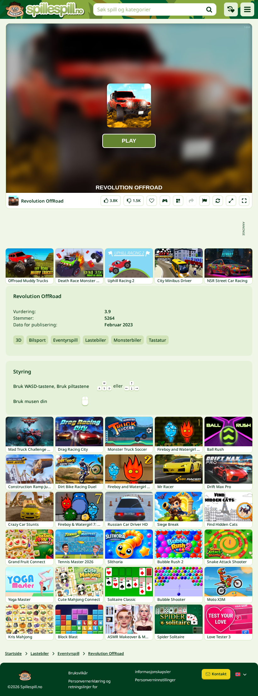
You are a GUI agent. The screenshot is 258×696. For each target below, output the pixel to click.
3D (18, 340)
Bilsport (37, 340)
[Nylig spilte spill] (231, 9)
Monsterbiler (127, 340)
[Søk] (209, 9)
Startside (13, 653)
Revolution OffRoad (106, 653)
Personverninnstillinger (155, 679)
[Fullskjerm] (244, 200)
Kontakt (219, 674)
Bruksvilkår (78, 673)
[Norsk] (241, 674)
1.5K (133, 199)
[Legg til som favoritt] (151, 200)
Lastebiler (95, 340)
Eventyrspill (65, 340)
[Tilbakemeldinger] (204, 200)
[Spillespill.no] (45, 9)
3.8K (110, 199)
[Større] (231, 200)
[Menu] (247, 9)
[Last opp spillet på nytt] (217, 200)
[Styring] (165, 200)
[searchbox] (154, 9)
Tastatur (157, 340)
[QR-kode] (178, 200)
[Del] (191, 200)
